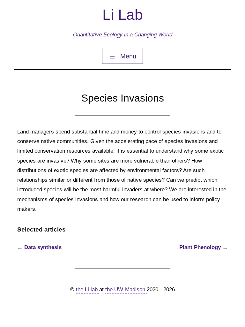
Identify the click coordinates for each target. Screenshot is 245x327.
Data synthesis (43, 247)
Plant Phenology (200, 247)
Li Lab (122, 14)
